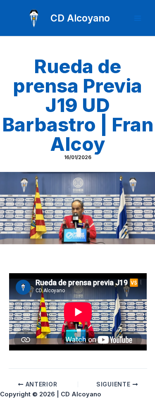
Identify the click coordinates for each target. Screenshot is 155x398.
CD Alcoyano (80, 18)
